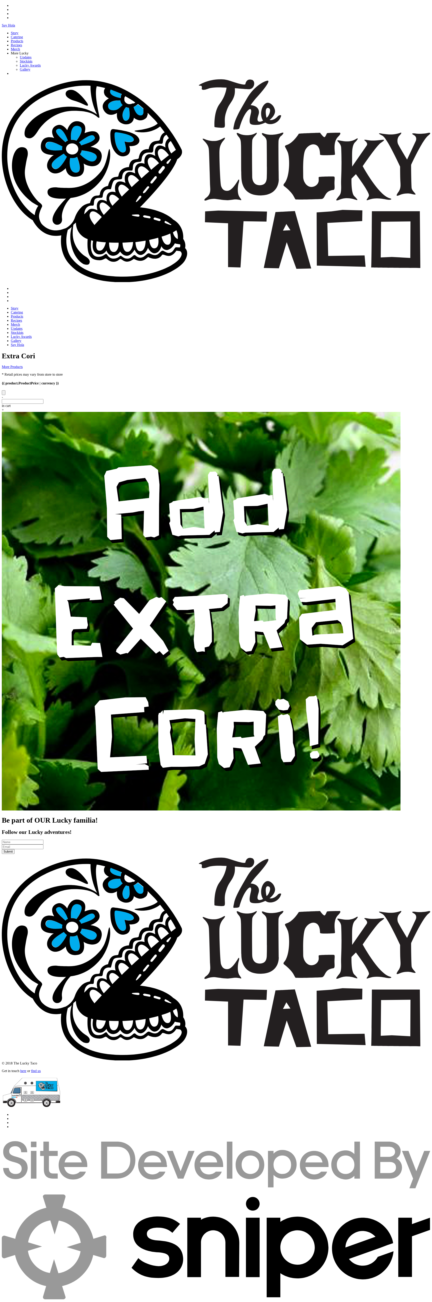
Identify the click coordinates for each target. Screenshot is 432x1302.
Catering (17, 37)
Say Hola (8, 25)
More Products (12, 367)
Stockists (26, 61)
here (23, 1071)
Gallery (25, 69)
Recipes (16, 45)
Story (14, 33)
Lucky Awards (30, 65)
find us (36, 1071)
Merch (15, 49)
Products (17, 41)
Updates (26, 57)
